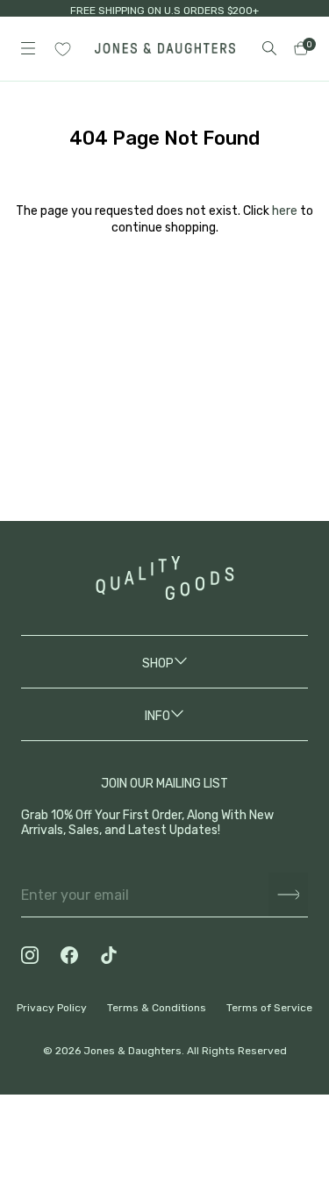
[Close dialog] (295, 897)
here (284, 210)
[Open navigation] (28, 48)
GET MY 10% (164, 1074)
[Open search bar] (269, 48)
